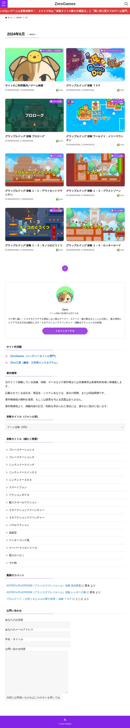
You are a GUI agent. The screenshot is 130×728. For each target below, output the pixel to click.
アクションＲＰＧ (19, 495)
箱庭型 (13, 532)
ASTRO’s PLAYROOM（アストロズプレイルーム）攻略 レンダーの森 (46, 592)
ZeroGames (65, 4)
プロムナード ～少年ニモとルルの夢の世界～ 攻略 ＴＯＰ (39, 599)
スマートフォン (18, 487)
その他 (13, 562)
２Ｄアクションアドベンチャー (27, 510)
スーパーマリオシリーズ (23, 547)
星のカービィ (16, 555)
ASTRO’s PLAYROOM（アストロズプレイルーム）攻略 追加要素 (43, 585)
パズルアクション (19, 525)
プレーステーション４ (21, 449)
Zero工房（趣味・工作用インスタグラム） (34, 362)
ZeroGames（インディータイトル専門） (33, 356)
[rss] (65, 719)
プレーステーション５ (21, 457)
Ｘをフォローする (65, 331)
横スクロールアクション (23, 502)
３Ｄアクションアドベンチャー (27, 517)
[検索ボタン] (126, 4)
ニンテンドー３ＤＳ (20, 479)
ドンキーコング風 (19, 540)
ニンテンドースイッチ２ (23, 472)
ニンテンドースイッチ (21, 464)
